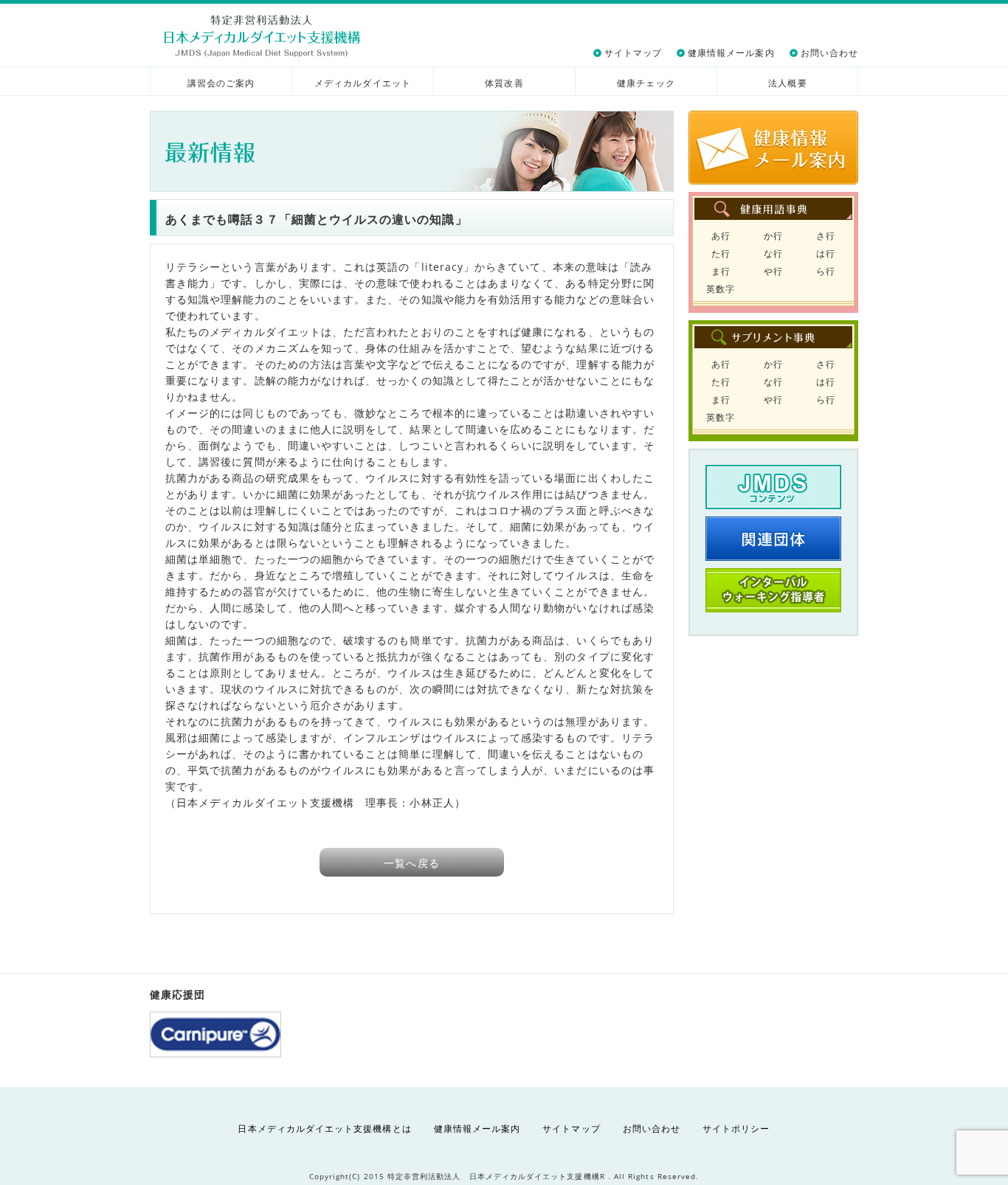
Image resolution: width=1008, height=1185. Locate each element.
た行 (721, 253)
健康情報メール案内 (731, 52)
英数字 (720, 289)
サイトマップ (633, 52)
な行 (773, 253)
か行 (773, 235)
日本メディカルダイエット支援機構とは (324, 1128)
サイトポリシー (736, 1128)
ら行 (825, 271)
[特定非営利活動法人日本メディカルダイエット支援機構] (262, 36)
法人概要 (787, 83)
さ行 (825, 235)
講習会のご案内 (221, 83)
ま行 (721, 271)
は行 (825, 253)
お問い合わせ (829, 52)
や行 (773, 271)
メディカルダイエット (362, 83)
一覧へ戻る (411, 863)
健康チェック (645, 83)
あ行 (721, 235)
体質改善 (504, 83)
